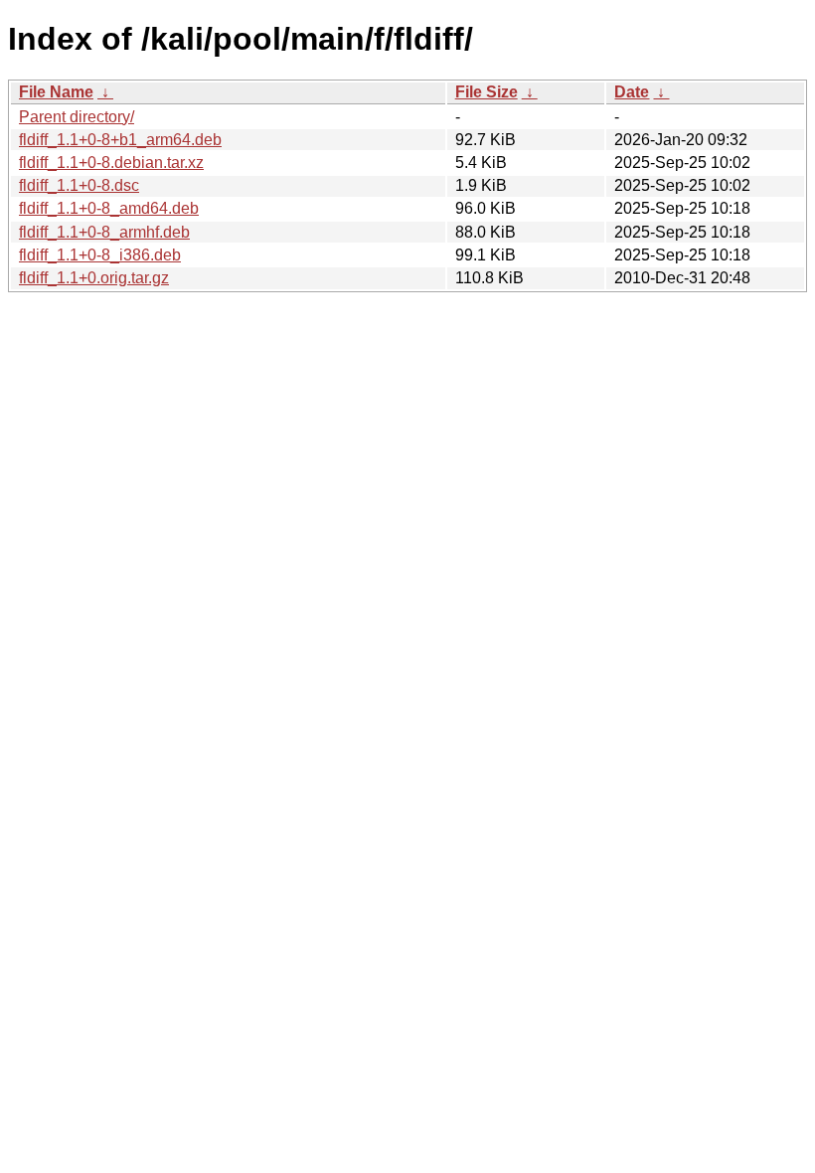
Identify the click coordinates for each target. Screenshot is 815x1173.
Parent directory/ (76, 116)
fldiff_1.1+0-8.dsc (79, 185)
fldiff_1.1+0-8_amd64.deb (109, 208)
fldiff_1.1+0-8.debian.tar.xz (111, 162)
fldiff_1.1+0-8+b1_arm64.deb (120, 139)
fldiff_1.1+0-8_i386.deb (100, 255)
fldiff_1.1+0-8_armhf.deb (104, 232)
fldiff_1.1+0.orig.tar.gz (94, 277)
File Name (56, 92)
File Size (486, 92)
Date (631, 92)
